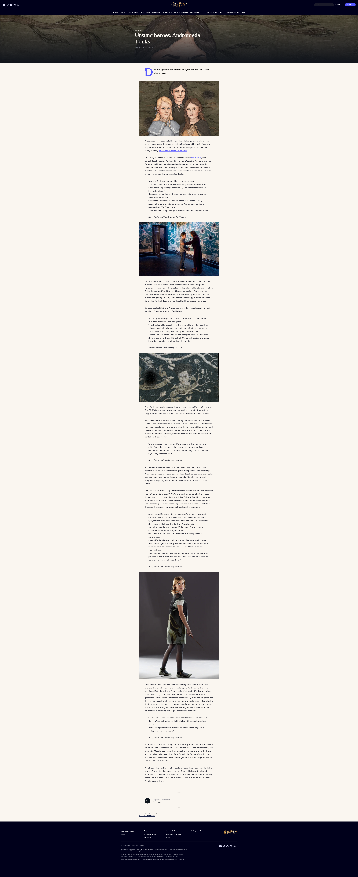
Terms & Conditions (150, 834)
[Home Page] (179, 5)
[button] (119, 12)
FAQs (145, 831)
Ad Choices (147, 837)
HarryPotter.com (145, 849)
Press (123, 834)
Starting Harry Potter (197, 831)
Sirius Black (196, 157)
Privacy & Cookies (171, 831)
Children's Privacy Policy (173, 834)
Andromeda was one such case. (173, 150)
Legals (168, 837)
